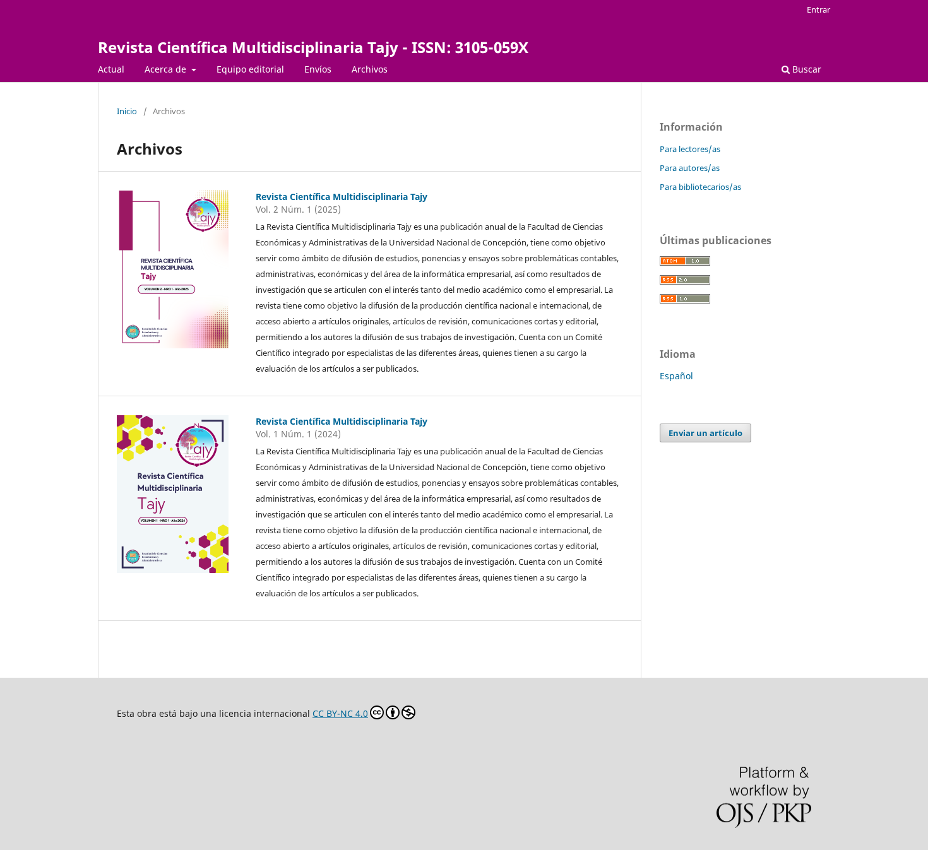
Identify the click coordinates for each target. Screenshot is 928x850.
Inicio (127, 111)
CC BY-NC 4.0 (340, 713)
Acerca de (167, 69)
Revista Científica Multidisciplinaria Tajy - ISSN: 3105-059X (313, 47)
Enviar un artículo (705, 433)
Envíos (317, 69)
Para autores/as (690, 168)
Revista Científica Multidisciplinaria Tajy (341, 197)
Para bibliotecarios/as (700, 186)
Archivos (370, 69)
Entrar (818, 9)
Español (676, 376)
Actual (111, 69)
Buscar (805, 69)
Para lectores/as (690, 149)
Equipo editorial (250, 69)
